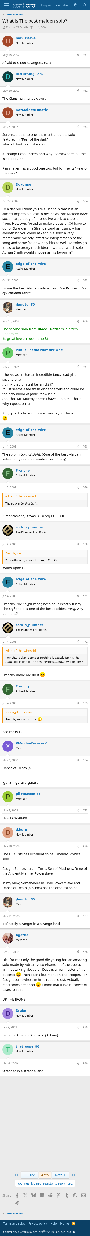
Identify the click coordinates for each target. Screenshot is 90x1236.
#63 (85, 127)
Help (53, 1223)
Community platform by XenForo (39, 1231)
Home (64, 1223)
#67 (85, 367)
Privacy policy (37, 1223)
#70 (85, 544)
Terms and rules (14, 1223)
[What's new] (75, 5)
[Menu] (6, 5)
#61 (85, 55)
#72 (85, 642)
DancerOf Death (17, 27)
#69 (85, 487)
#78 (85, 952)
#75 (85, 810)
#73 (85, 703)
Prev (31, 1175)
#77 (85, 916)
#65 (85, 280)
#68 (85, 446)
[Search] (84, 5)
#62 (85, 91)
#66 (85, 321)
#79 (85, 1027)
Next (59, 1175)
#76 (85, 846)
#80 (85, 1063)
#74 (85, 760)
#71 (85, 596)
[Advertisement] (45, 1123)
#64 (85, 201)
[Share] (78, 55)
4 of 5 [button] (45, 1175)
